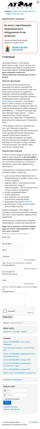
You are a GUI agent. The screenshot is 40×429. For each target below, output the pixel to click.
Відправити (7, 317)
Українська (7, 331)
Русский (16, 331)
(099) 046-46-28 (17, 11)
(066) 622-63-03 (17, 14)
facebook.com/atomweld (12, 379)
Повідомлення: (8, 291)
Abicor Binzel (27, 201)
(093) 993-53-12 (29, 11)
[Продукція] (20, 5)
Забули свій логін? (10, 407)
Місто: (4, 250)
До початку (33, 422)
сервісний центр (8, 101)
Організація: (7, 243)
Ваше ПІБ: (6, 237)
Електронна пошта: (9, 274)
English (24, 331)
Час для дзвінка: (8, 265)
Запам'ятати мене (12, 399)
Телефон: (6, 256)
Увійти (7, 402)
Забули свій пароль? (11, 409)
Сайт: (4, 280)
